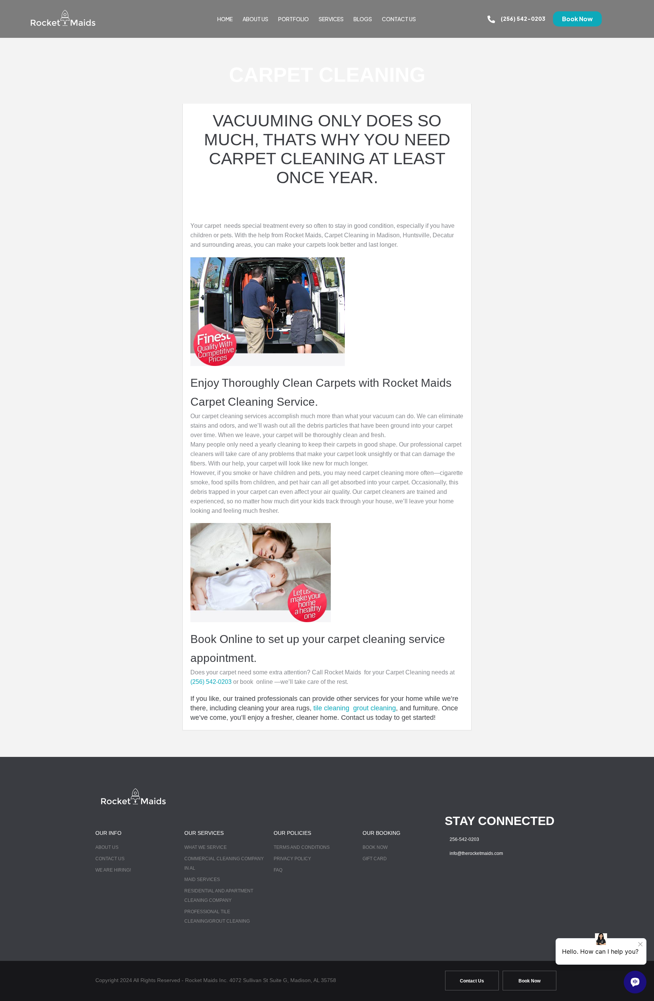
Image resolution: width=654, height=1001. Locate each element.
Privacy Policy (292, 858)
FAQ (278, 870)
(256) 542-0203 (523, 18)
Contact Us (399, 19)
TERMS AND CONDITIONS (302, 847)
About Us (255, 19)
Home (225, 19)
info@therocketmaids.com (476, 853)
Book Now (375, 847)
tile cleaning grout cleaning (354, 708)
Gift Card (375, 858)
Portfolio (293, 19)
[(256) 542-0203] (491, 19)
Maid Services (202, 879)
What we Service (205, 847)
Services (331, 19)
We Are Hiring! (113, 870)
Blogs (362, 19)
